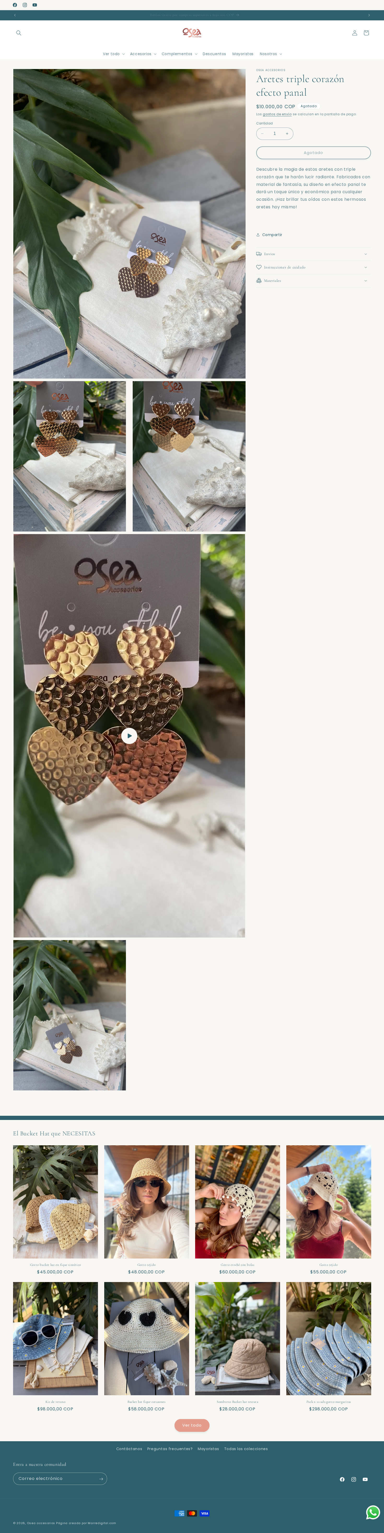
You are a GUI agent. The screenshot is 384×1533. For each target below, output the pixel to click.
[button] (19, 33)
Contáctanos (129, 1448)
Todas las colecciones (246, 1448)
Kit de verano (55, 1401)
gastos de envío (277, 114)
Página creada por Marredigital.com (86, 1523)
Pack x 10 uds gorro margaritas (328, 1401)
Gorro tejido (146, 1265)
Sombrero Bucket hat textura (237, 1401)
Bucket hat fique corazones (146, 1401)
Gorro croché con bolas (237, 1265)
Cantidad (264, 123)
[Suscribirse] (101, 1479)
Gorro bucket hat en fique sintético (55, 1265)
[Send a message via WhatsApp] (373, 1512)
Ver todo (192, 1425)
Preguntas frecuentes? (170, 1448)
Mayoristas (208, 1448)
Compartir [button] (272, 234)
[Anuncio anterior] (15, 15)
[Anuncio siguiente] (369, 15)
